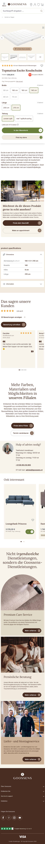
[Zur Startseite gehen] (22, 4)
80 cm (6, 97)
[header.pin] (31, 5)
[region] (22, 510)
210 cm (16, 108)
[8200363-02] (22, 38)
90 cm (6, 90)
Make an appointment (20, 230)
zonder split (7, 119)
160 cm (15, 90)
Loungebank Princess (16, 523)
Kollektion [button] (4, 801)
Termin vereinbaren (21, 433)
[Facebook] (3, 817)
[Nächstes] (43, 38)
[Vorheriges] (2, 38)
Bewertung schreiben (11, 325)
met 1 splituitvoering (24, 119)
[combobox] (20, 10)
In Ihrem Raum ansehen (23, 49)
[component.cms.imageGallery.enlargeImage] (43, 27)
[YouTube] (20, 817)
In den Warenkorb (21, 130)
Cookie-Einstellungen (14, 841)
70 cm (15, 97)
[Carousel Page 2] (23, 541)
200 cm (6, 108)
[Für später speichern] (41, 65)
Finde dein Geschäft (21, 223)
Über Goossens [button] (6, 786)
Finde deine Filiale (21, 426)
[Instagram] (14, 817)
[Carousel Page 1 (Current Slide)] (21, 541)
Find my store (21, 137)
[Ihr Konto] (35, 5)
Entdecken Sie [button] (5, 791)
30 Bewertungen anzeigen (11, 317)
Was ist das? (19, 81)
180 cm (24, 90)
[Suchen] (41, 10)
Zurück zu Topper (9, 17)
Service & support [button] (7, 796)
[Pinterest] (8, 817)
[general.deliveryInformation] (18, 124)
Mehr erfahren (30, 631)
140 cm (34, 90)
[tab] (19, 369)
